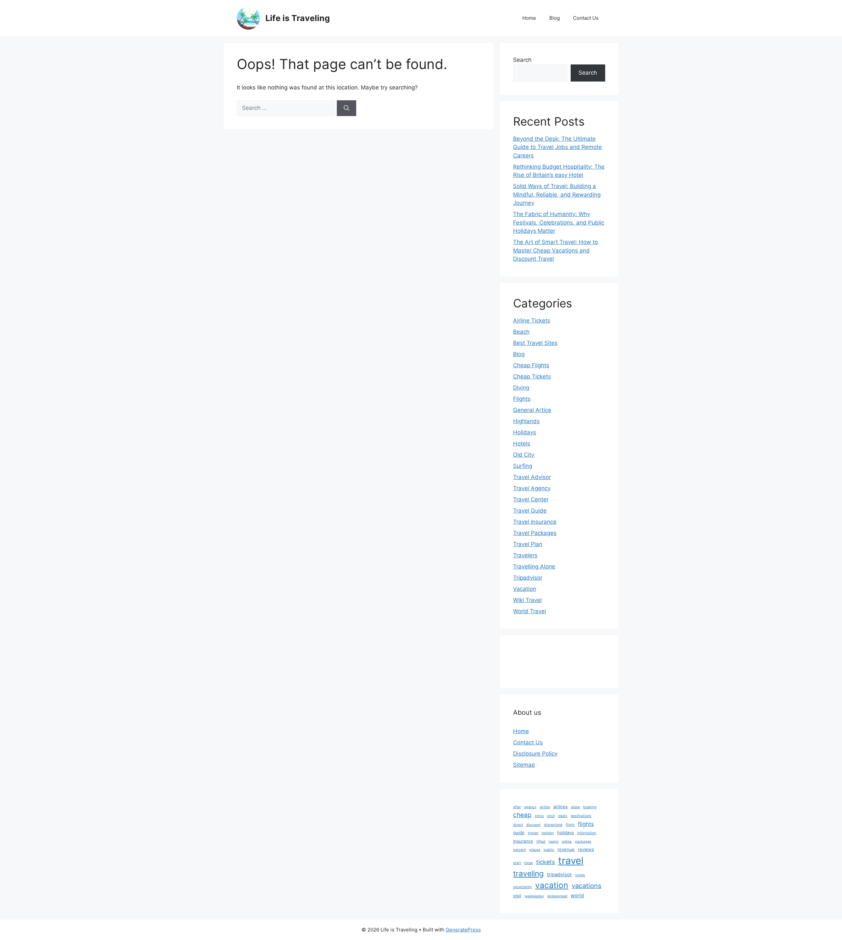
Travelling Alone (534, 566)
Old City (523, 454)
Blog (554, 18)
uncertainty (522, 887)
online (567, 841)
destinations (581, 816)
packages (583, 841)
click (551, 816)
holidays (565, 832)
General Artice (532, 410)
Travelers (525, 555)
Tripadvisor (527, 577)
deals (562, 816)
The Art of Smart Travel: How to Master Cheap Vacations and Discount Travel (555, 250)
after (517, 807)
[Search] (346, 108)
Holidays (524, 432)
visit (517, 895)
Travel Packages (535, 533)
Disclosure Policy (535, 753)
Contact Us (586, 18)
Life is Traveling (297, 18)
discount (533, 825)
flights (586, 824)
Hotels (521, 443)
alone (575, 807)
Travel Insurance (535, 521)
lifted (540, 841)
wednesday (534, 896)
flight (570, 825)
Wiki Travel (527, 600)
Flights (522, 399)
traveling (528, 873)
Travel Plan (527, 544)
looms (553, 841)
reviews (586, 849)
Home (529, 18)
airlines (560, 806)
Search (522, 60)
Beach (521, 331)
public (549, 850)
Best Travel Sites (535, 343)
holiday (548, 833)
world (577, 895)
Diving (521, 387)
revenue (566, 849)
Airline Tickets (531, 320)
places (534, 850)
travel (570, 860)
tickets (545, 861)
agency (530, 807)
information (586, 833)
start (517, 863)
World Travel (529, 611)
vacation (551, 885)
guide (519, 832)
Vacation (524, 589)
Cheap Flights (531, 365)
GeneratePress (463, 930)
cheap (522, 815)
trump (580, 875)
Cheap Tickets (532, 376)
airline (545, 807)
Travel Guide (530, 510)
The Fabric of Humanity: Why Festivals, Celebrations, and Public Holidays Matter (558, 222)
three (528, 863)
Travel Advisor (532, 477)
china (539, 816)
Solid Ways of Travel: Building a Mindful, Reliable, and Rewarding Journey (557, 194)
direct (518, 825)
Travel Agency (532, 488)
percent (519, 850)
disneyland (553, 825)
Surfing (522, 466)
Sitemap (524, 764)
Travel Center (531, 499)
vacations (586, 886)
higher (533, 833)
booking (590, 807)
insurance (523, 841)
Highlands (526, 421)
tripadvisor (559, 874)
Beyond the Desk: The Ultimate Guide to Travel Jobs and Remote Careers (557, 147)
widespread (557, 896)
